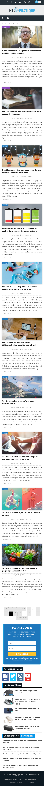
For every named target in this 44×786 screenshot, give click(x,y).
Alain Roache (25, 57)
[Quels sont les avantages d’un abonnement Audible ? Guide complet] (22, 37)
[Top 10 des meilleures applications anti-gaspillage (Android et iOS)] (22, 555)
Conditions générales (12, 779)
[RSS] (25, 2)
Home (4, 23)
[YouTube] (11, 2)
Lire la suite (7, 82)
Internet (6, 27)
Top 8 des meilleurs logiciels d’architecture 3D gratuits (22, 754)
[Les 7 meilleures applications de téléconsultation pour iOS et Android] (22, 329)
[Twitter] (16, 2)
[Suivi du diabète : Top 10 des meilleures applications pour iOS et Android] (22, 273)
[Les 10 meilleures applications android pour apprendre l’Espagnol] (22, 98)
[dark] (38, 2)
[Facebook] (7, 2)
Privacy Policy (30, 779)
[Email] (20, 2)
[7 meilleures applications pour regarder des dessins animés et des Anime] (22, 156)
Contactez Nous (16, 782)
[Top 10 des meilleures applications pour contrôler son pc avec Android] (22, 443)
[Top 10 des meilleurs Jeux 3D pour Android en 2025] (22, 499)
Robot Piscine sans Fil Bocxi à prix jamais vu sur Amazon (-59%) (27, 701)
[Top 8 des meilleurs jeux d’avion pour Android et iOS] (22, 387)
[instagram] (29, 2)
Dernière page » (22, 617)
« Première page (20, 608)
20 (29, 612)
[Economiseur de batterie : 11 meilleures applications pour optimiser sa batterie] (22, 215)
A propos (30, 782)
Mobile (5, 146)
